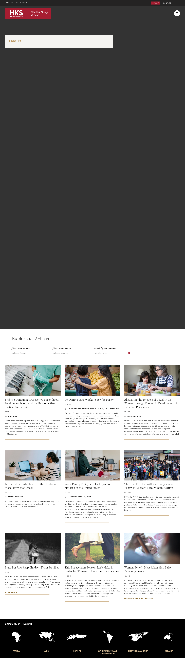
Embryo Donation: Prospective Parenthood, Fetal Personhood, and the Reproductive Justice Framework (32, 403)
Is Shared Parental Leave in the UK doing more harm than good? (30, 486)
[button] (31, 353)
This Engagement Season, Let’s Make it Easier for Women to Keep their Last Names (92, 569)
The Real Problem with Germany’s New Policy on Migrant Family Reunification (148, 486)
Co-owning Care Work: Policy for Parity (89, 400)
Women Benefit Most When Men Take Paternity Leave (147, 569)
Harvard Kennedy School (17, 3)
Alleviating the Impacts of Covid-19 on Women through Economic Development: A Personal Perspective (151, 403)
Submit (156, 3)
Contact (167, 3)
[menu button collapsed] (177, 13)
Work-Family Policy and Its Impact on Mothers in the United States (88, 486)
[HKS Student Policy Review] (28, 13)
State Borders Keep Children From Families (32, 567)
